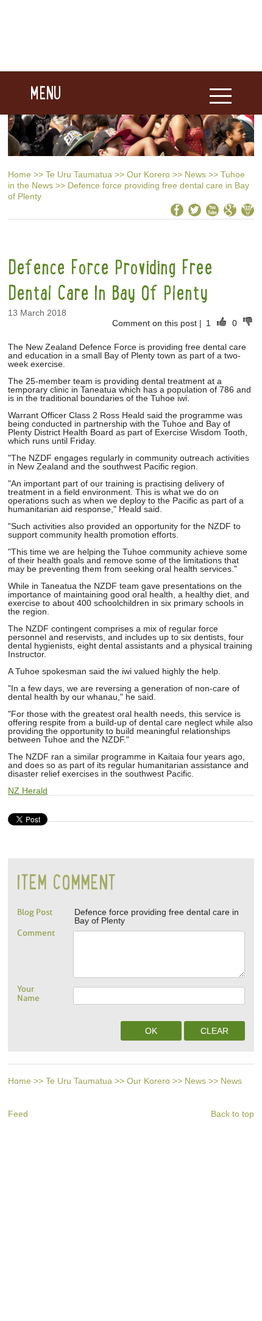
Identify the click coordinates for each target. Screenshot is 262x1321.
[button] (31, 93)
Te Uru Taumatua (79, 174)
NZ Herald (28, 791)
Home (19, 174)
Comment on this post (155, 323)
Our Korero (148, 174)
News (195, 174)
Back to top (232, 1114)
